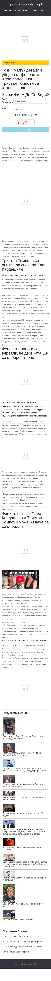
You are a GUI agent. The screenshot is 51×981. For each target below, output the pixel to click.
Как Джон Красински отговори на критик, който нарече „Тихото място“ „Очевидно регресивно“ (24, 769)
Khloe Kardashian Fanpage (35, 421)
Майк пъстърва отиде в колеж (17, 936)
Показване (25, 130)
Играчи (16, 10)
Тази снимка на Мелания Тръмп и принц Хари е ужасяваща (24, 878)
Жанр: (5, 108)
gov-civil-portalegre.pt (25, 4)
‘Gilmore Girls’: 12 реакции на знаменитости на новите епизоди (24, 798)
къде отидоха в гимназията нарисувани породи (24, 415)
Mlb (35, 10)
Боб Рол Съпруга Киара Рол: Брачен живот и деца (23, 904)
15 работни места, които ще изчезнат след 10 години (23, 814)
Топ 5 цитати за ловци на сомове (18, 919)
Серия (33, 114)
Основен (7, 10)
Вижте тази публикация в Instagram (19, 402)
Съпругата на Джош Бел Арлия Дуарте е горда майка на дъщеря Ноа (24, 737)
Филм (24, 114)
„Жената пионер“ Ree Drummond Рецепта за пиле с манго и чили (24, 785)
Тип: (16, 114)
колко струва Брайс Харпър (16, 951)
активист (42, 10)
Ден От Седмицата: (7, 101)
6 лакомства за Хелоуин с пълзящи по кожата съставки (24, 848)
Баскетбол (26, 10)
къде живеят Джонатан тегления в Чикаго (22, 946)
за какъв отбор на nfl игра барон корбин (22, 941)
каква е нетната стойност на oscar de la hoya (24, 640)
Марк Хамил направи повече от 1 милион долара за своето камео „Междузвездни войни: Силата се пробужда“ (25, 864)
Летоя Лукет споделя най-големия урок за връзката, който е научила (22, 754)
